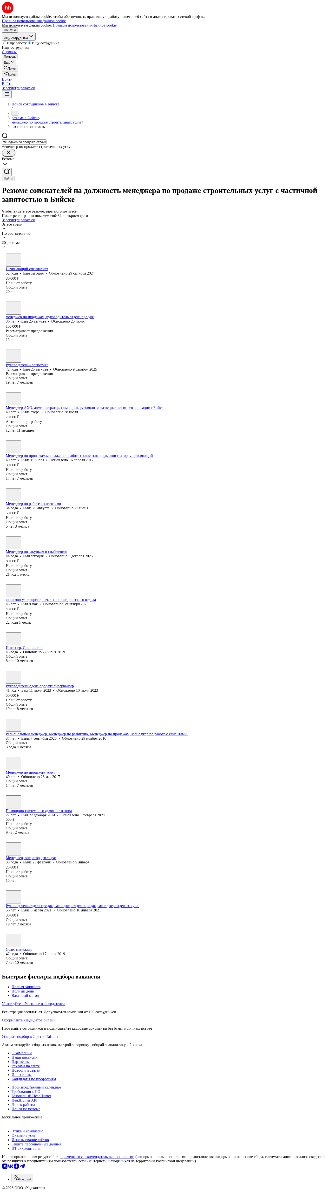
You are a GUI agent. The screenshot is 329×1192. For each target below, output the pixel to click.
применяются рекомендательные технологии (97, 1157)
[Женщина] (13, 398)
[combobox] (24, 142)
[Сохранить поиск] (7, 172)
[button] (7, 79)
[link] (10, 68)
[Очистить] (8, 153)
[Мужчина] (13, 260)
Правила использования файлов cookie (85, 25)
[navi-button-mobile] (7, 94)
